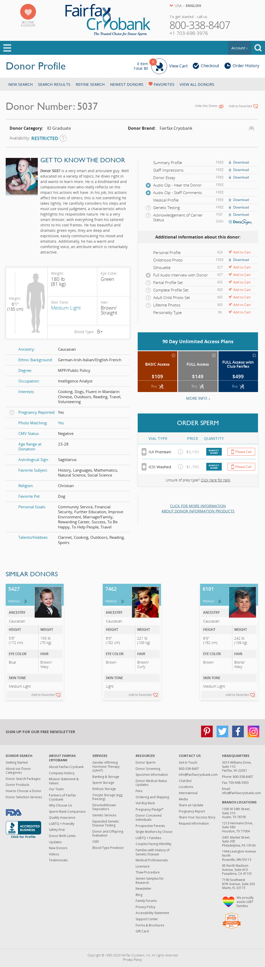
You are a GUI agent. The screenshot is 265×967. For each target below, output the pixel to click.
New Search (20, 84)
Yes (61, 422)
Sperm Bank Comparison (67, 811)
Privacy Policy (145, 907)
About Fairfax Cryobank (62, 757)
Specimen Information (152, 774)
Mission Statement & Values (64, 781)
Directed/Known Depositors (104, 807)
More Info (196, 398)
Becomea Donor (28, 24)
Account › (239, 47)
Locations (186, 787)
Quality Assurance (62, 817)
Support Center (147, 919)
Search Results (54, 84)
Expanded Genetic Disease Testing (105, 823)
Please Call (243, 451)
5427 (14, 594)
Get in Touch (188, 762)
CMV (95, 841)
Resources (145, 755)
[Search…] (258, 48)
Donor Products (17, 784)
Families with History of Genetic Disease (153, 852)
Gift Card (142, 931)
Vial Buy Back (145, 803)
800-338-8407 (189, 768)
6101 (208, 594)
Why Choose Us (60, 805)
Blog (139, 895)
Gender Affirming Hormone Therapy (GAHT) (106, 766)
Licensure (143, 866)
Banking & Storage (105, 776)
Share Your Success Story (197, 817)
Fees (139, 791)
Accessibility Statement (152, 913)
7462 (111, 594)
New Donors (58, 848)
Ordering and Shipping (152, 797)
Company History (62, 773)
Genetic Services (104, 815)
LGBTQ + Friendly (61, 824)
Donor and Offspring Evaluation (107, 833)
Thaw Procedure (148, 872)
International (188, 793)
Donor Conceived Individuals (148, 817)
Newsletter (143, 888)
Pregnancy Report (192, 811)
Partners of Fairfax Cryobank (62, 797)
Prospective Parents (150, 826)
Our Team (56, 789)
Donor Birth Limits (62, 836)
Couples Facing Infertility (153, 844)
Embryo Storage (104, 789)
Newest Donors (126, 84)
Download (241, 162)
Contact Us (190, 755)
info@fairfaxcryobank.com (198, 774)
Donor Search (19, 755)
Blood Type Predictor (108, 848)
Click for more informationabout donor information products (197, 508)
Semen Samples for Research (150, 880)
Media (183, 799)
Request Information (194, 823)
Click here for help (215, 480)
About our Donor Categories (18, 770)
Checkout (210, 65)
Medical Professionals (152, 860)
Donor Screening (148, 768)
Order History (246, 65)
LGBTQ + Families (148, 838)
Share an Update (191, 805)
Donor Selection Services (24, 797)
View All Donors (197, 84)
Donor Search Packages (23, 779)
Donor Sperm (146, 762)
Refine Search (90, 84)
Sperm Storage (103, 782)
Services (99, 755)
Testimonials (58, 860)
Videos (54, 854)
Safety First (57, 829)
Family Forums (146, 901)
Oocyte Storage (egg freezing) (107, 797)
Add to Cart (242, 252)
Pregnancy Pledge (149, 809)
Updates (55, 842)
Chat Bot (185, 781)
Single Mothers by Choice (154, 832)
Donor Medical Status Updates (151, 783)
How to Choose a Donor (23, 791)
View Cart (160, 65)
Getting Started (17, 762)
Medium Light (66, 307)
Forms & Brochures (150, 925)
